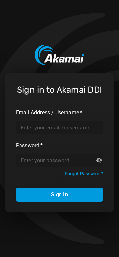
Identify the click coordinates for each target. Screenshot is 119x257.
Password (29, 145)
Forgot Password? (84, 173)
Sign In (59, 194)
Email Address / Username (49, 112)
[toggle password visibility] (99, 160)
